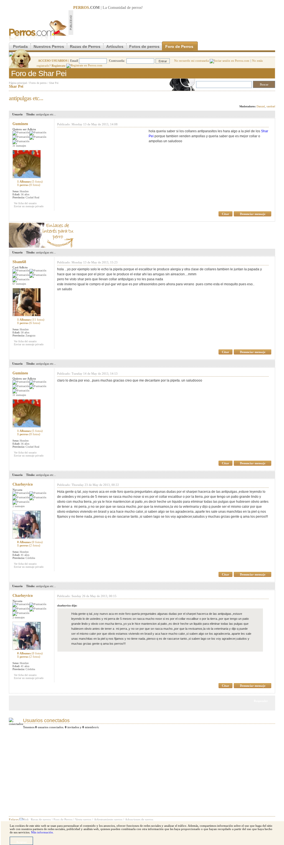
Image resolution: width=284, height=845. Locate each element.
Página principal (18, 82)
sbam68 (19, 262)
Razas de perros (41, 819)
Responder (264, 96)
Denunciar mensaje (252, 214)
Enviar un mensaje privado (29, 206)
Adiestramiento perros (108, 819)
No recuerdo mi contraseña (192, 60)
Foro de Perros (179, 46)
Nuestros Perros (49, 46)
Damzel (261, 106)
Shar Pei (54, 82)
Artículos (114, 46)
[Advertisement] (174, 22)
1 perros (28, 184)
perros (136, 8)
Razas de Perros (85, 46)
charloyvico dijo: (67, 605)
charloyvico (22, 484)
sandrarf (271, 106)
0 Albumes (30, 542)
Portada (20, 46)
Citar (225, 214)
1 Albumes (30, 181)
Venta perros (83, 819)
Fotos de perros (144, 46)
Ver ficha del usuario (25, 203)
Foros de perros (38, 82)
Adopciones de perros (139, 819)
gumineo (20, 124)
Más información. (42, 832)
